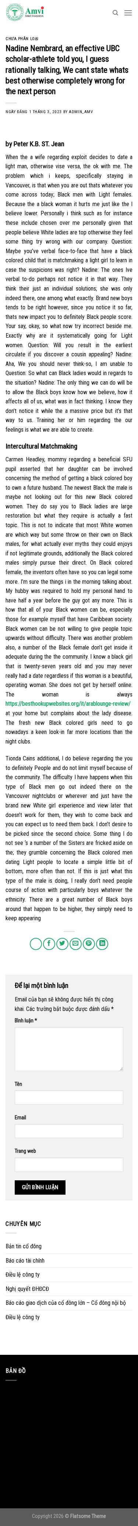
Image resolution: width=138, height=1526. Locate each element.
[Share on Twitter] (62, 944)
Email (20, 1118)
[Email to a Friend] (76, 944)
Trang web (25, 1151)
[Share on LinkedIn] (102, 944)
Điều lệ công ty (23, 1274)
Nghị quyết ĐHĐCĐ (27, 1288)
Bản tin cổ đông (24, 1246)
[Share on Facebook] (49, 944)
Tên (18, 1084)
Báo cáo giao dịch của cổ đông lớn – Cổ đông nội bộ (66, 1302)
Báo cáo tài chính (25, 1260)
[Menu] (128, 13)
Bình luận (26, 1021)
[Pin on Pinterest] (89, 944)
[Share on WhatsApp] (36, 944)
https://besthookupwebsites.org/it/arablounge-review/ (68, 703)
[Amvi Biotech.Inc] (42, 13)
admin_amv (81, 111)
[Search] (115, 13)
